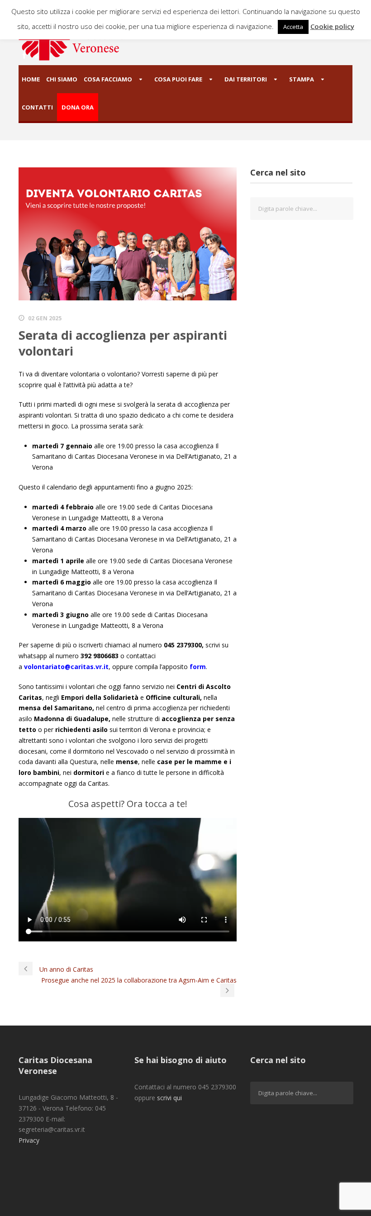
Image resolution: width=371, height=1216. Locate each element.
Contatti (37, 107)
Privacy (29, 1140)
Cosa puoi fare (178, 79)
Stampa (301, 79)
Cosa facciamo (108, 79)
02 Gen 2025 (45, 318)
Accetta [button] (293, 27)
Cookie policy (332, 26)
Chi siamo (61, 79)
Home (31, 79)
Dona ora (78, 107)
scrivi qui (169, 1097)
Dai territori (245, 79)
